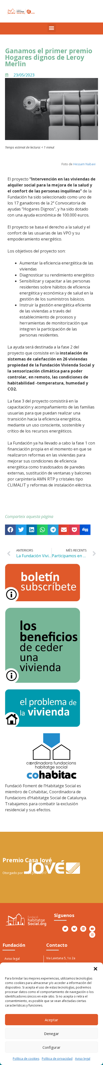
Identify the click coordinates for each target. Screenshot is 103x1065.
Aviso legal (82, 1058)
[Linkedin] (83, 929)
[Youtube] (92, 929)
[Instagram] (92, 935)
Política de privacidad (57, 1058)
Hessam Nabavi (84, 164)
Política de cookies (26, 1058)
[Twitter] (65, 929)
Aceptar (51, 1019)
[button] (95, 968)
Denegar (51, 1033)
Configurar (51, 1047)
